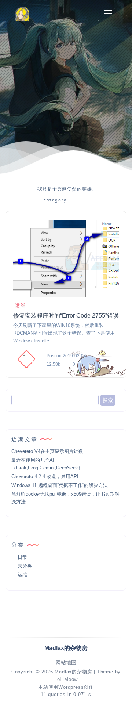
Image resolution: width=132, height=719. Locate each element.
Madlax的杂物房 (73, 671)
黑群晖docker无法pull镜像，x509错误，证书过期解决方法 (65, 497)
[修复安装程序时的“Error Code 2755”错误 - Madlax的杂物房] (66, 259)
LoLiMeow (66, 679)
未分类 (25, 566)
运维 (20, 305)
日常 (22, 557)
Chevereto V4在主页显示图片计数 (47, 451)
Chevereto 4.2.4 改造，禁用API (44, 476)
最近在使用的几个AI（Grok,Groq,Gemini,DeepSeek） (47, 463)
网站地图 (66, 662)
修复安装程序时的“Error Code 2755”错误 (66, 315)
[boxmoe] (22, 13)
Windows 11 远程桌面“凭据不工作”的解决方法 (59, 485)
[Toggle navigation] (108, 14)
